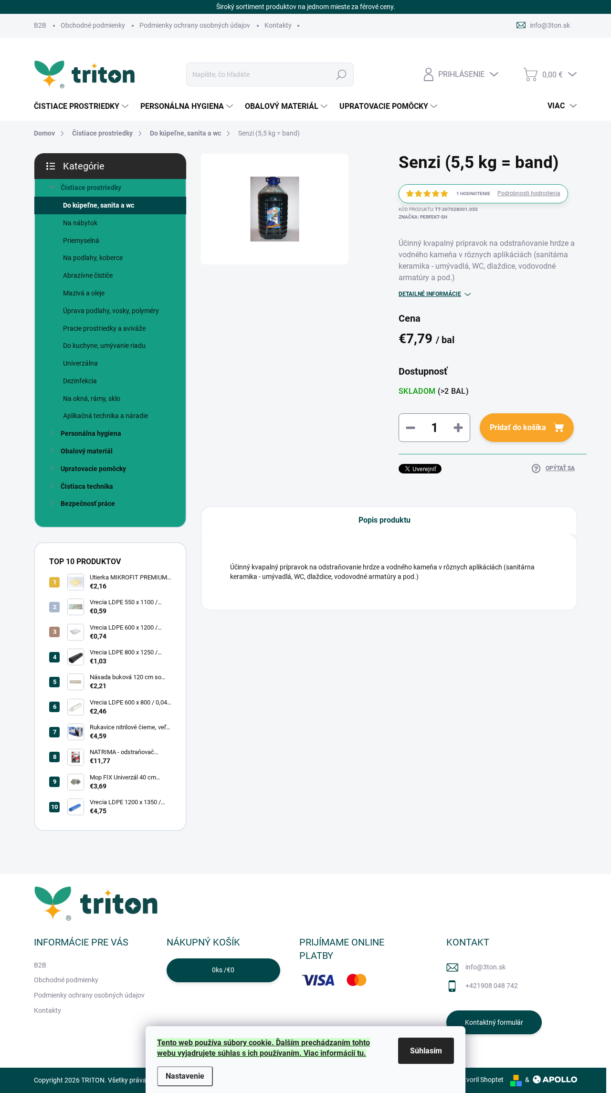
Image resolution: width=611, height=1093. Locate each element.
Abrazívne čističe (88, 275)
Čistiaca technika (87, 486)
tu (360, 1053)
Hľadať (341, 74)
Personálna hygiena (91, 433)
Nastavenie (185, 1076)
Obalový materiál (87, 451)
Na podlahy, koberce (93, 258)
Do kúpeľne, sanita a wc (98, 205)
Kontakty (278, 25)
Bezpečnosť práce (88, 503)
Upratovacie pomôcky (93, 469)
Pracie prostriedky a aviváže (104, 328)
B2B (40, 25)
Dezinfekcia (80, 381)
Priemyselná (81, 240)
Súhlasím (426, 1050)
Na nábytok (80, 223)
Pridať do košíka (518, 427)
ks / (223, 970)
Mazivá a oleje (84, 293)
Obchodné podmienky (93, 25)
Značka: (423, 217)
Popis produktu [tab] (384, 520)
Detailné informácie (430, 294)
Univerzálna (80, 363)
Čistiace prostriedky (91, 187)
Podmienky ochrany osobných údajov (194, 25)
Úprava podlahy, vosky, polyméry (111, 311)
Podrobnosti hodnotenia (528, 193)
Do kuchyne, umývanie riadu (104, 345)
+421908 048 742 (491, 985)
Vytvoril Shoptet (480, 1079)
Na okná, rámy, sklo (91, 398)
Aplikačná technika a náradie (105, 416)
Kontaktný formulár (494, 1022)
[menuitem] (82, 106)
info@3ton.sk (485, 967)
